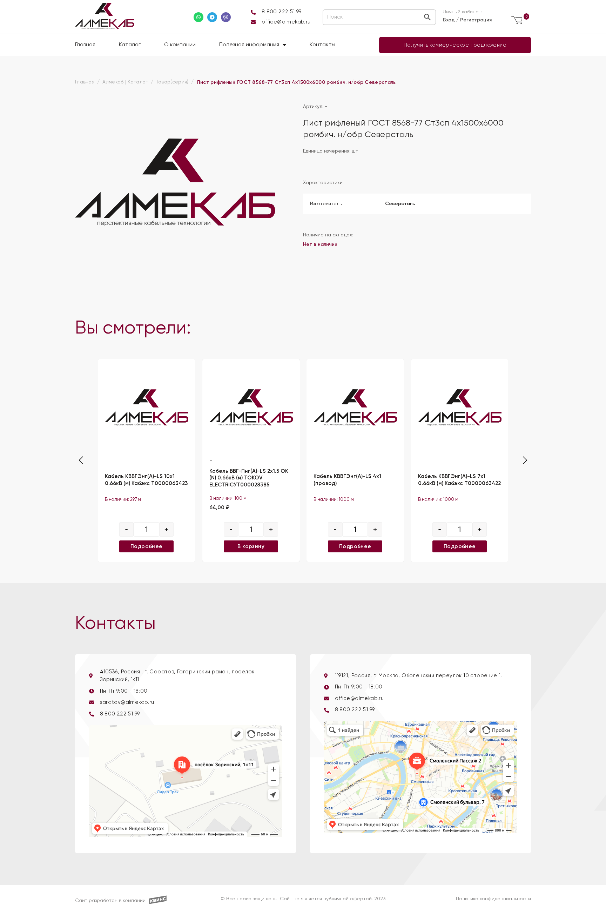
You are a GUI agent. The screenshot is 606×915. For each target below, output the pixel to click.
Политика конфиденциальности (493, 898)
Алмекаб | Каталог (125, 82)
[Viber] (226, 17)
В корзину (250, 546)
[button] (525, 460)
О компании (180, 45)
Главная (85, 45)
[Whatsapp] (198, 17)
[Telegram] (212, 17)
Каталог (130, 45)
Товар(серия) (172, 82)
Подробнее (146, 546)
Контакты (322, 45)
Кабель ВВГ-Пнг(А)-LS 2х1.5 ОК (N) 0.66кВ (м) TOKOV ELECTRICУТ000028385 (248, 478)
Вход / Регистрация (467, 20)
